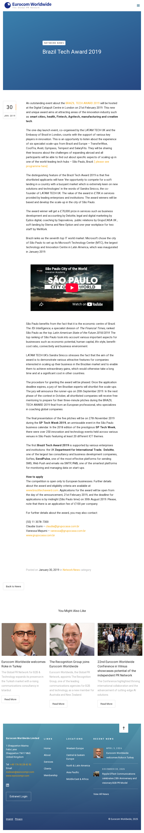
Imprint (9, 819)
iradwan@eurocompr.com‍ (20, 772)
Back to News (13, 586)
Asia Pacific (72, 772)
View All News (101, 794)
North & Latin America (78, 765)
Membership (51, 775)
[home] (28, 5)
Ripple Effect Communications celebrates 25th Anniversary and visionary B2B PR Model (119, 778)
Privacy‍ (18, 819)
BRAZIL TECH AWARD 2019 (83, 103)
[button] (138, 5)
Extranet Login (18, 796)
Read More (10, 699)
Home (47, 748)
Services (48, 761)
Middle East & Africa (77, 779)
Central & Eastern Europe (75, 757)
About (47, 755)
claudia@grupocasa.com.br (62, 526)
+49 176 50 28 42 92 (20, 764)
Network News (54, 43)
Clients (47, 768)
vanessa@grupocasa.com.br (68, 531)
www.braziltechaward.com (42, 490)
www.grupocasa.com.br (40, 535)
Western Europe (75, 748)
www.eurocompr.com (17, 775)
